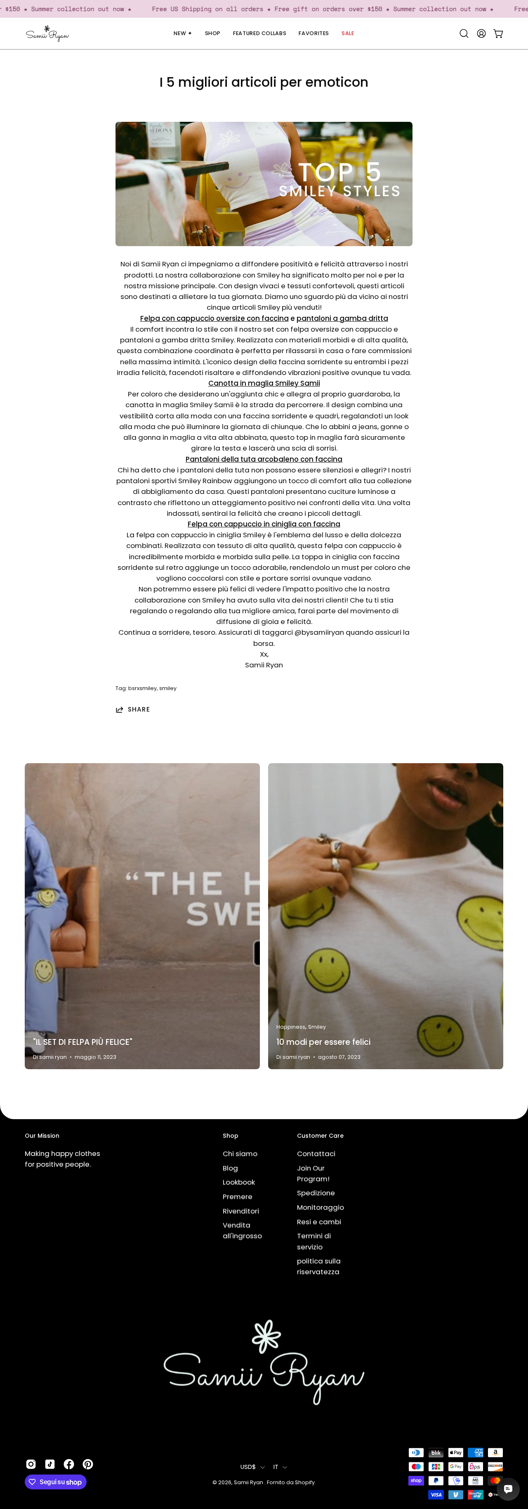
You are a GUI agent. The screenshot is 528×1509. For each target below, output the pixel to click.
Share (139, 709)
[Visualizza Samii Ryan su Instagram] (31, 1464)
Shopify (305, 1482)
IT (276, 1467)
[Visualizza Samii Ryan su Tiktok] (50, 1464)
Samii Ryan (249, 1482)
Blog (230, 1168)
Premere (237, 1196)
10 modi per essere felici (323, 1042)
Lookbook (239, 1182)
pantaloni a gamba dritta (342, 318)
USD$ (248, 1467)
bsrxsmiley (142, 688)
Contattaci (316, 1153)
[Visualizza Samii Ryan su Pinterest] (88, 1464)
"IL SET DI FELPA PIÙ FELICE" (82, 1042)
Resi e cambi (319, 1222)
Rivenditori (241, 1211)
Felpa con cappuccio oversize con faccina (214, 318)
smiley (168, 688)
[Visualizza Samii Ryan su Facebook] (69, 1464)
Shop (230, 1136)
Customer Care (320, 1136)
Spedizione (316, 1193)
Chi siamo (240, 1153)
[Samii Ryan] (47, 33)
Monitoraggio (320, 1207)
